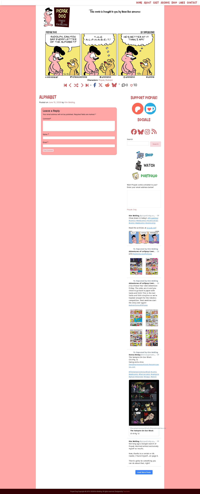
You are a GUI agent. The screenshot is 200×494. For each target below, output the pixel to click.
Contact (192, 2)
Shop (174, 2)
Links (182, 2)
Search (130, 139)
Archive (165, 2)
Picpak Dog (132, 209)
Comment (46, 119)
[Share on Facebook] (94, 85)
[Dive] (70, 85)
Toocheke (126, 491)
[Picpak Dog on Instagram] (147, 130)
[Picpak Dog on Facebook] (134, 130)
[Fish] (82, 85)
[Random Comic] (76, 85)
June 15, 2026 (55, 102)
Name (45, 134)
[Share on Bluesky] (114, 85)
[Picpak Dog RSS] (154, 130)
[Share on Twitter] (100, 85)
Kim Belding (69, 102)
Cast (156, 2)
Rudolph (109, 80)
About (147, 2)
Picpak (102, 80)
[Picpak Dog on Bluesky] (141, 130)
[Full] (87, 85)
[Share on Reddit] (107, 85)
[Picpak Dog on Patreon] (138, 108)
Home (139, 2)
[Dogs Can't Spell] (65, 85)
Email (45, 142)
